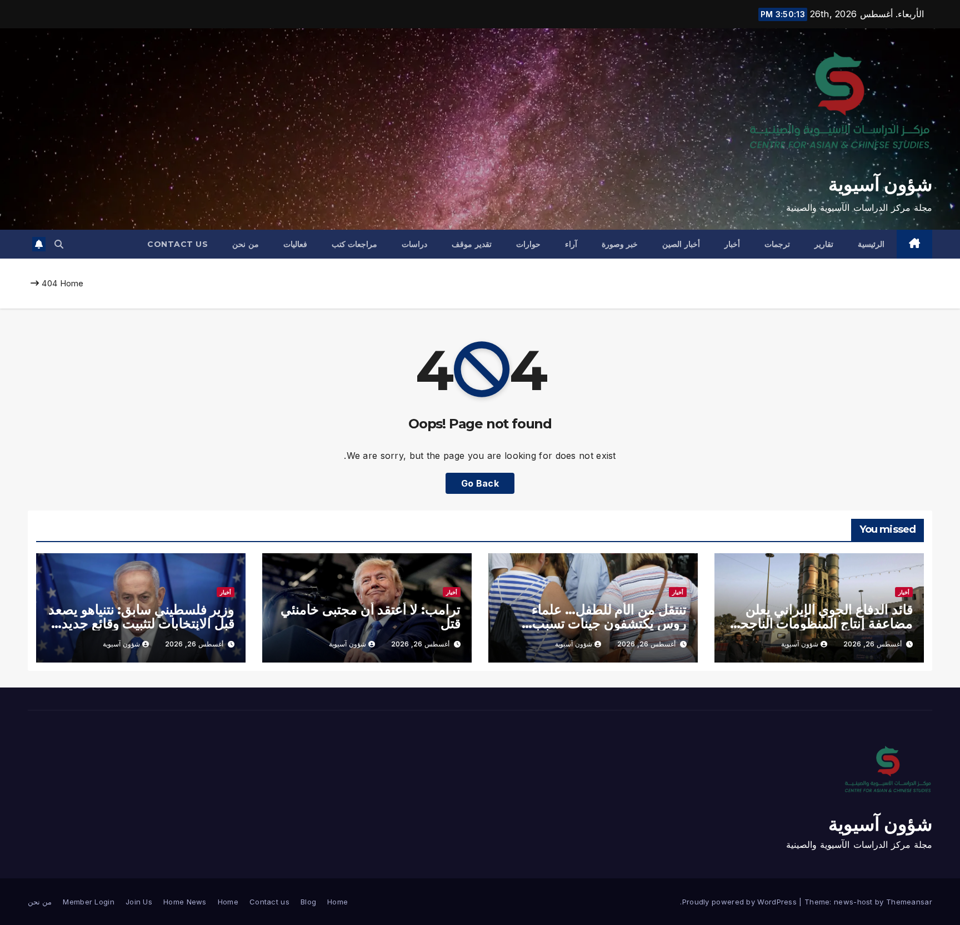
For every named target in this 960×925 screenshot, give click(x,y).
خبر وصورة (620, 244)
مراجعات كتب (355, 244)
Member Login (88, 901)
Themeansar (909, 901)
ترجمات (777, 244)
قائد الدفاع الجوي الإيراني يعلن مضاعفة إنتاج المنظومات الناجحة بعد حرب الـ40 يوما (823, 623)
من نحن (245, 244)
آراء (571, 244)
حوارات (528, 244)
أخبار (732, 244)
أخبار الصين (681, 244)
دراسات (414, 244)
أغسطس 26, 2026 (872, 644)
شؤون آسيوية (880, 184)
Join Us (139, 901)
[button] (58, 244)
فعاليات (295, 244)
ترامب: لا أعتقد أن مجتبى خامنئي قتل (371, 616)
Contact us (177, 244)
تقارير (823, 244)
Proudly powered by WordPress (740, 901)
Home (72, 283)
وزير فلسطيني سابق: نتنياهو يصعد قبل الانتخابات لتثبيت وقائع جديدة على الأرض (141, 623)
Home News (185, 901)
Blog (308, 901)
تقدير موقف (472, 244)
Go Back (480, 483)
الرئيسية (871, 244)
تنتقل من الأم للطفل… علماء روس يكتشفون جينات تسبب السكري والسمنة (609, 623)
